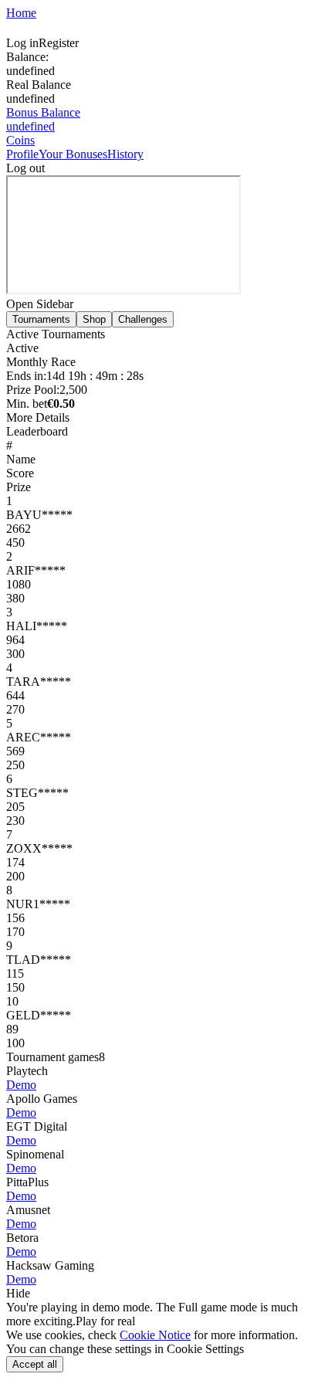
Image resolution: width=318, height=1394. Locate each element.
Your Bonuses (73, 154)
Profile (22, 154)
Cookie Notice (155, 1334)
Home (21, 12)
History (125, 154)
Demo (21, 1084)
